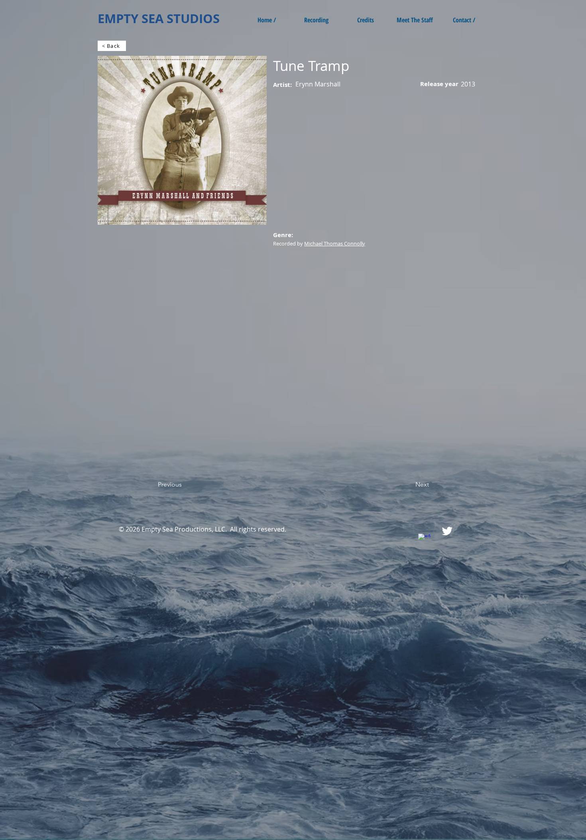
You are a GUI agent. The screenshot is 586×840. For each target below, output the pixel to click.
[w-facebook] (424, 540)
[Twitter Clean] (447, 531)
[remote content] (167, 368)
